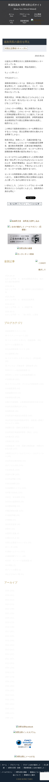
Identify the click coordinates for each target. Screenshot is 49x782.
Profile (24, 15)
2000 (7, 709)
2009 (7, 668)
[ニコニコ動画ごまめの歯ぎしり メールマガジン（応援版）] (25, 240)
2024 (7, 600)
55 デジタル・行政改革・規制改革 (19, 366)
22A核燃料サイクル (13, 488)
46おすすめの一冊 (12, 574)
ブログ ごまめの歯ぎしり (31, 765)
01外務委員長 (10, 388)
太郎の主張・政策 (14, 768)
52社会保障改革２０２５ (15, 349)
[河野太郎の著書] (25, 249)
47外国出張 (10, 379)
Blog (11, 21)
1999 (7, 713)
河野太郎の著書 (21, 772)
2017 (7, 631)
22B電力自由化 (11, 492)
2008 (7, 672)
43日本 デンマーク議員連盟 (17, 561)
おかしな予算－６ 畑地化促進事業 (19, 300)
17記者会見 (10, 470)
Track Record (37, 15)
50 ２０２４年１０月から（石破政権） (21, 340)
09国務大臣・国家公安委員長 (17, 428)
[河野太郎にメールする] (24, 756)
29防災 (8, 529)
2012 (7, 654)
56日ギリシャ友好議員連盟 (16, 370)
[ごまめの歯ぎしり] (41, 270)
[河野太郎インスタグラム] (25, 733)
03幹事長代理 (10, 397)
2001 (7, 704)
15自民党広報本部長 (13, 461)
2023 (7, 604)
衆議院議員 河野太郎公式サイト (25, 5)
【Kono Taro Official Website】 (25, 9)
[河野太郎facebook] (25, 727)
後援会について (35, 772)
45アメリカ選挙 (11, 570)
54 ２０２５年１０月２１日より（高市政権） (23, 358)
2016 (7, 636)
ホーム (4, 765)
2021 (7, 613)
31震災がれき (10, 538)
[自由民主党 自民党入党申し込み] (25, 222)
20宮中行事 (10, 474)
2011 (7, 659)
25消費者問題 (10, 506)
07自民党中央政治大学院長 (16, 416)
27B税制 (8, 520)
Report (24, 21)
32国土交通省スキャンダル (16, 48)
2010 (7, 663)
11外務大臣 (9, 437)
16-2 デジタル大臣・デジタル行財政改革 (22, 384)
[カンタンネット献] (25, 255)
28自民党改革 (10, 524)
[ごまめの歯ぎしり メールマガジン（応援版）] (25, 228)
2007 (7, 677)
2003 (7, 695)
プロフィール (14, 765)
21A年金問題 (10, 479)
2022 (7, 609)
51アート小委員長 (12, 345)
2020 (7, 618)
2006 (7, 681)
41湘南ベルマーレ (12, 551)
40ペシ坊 (9, 547)
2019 (7, 622)
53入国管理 (10, 354)
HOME (5, 29)
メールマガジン (6, 772)
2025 (7, 595)
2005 (7, 686)
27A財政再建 (10, 515)
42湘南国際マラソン (13, 556)
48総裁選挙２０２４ (13, 331)
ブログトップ (24, 204)
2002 (7, 699)
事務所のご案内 (29, 775)
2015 (7, 641)
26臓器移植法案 (11, 511)
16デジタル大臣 (11, 465)
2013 (7, 650)
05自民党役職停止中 (13, 406)
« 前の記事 (12, 204)
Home (11, 15)
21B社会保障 (10, 483)
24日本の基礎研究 (12, 502)
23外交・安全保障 (12, 497)
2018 (7, 627)
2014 (7, 645)
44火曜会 (9, 565)
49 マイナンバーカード (14, 335)
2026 (7, 591)
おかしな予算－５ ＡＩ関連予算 (19, 307)
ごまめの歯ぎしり (11, 32)
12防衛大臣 (10, 441)
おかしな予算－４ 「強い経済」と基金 (21, 314)
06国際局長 (10, 411)
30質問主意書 (10, 533)
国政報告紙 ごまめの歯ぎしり (34, 768)
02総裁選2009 (11, 393)
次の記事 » (36, 204)
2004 (7, 690)
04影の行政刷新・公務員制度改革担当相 (21, 402)
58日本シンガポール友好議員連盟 (19, 375)
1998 (7, 718)
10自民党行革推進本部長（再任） (19, 432)
